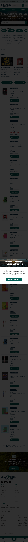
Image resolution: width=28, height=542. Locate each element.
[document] (14, 271)
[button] (26, 260)
